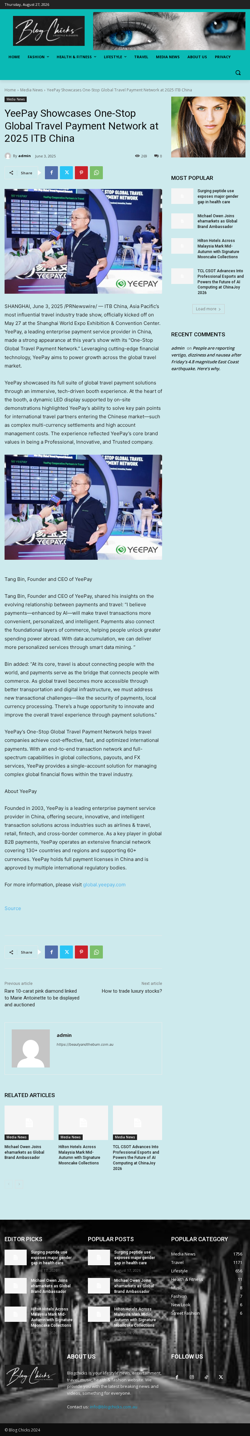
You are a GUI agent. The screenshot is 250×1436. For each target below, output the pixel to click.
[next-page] (19, 1184)
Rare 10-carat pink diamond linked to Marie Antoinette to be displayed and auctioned (42, 998)
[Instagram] (191, 1377)
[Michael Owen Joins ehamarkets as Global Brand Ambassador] (29, 1123)
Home (10, 90)
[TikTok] (206, 1377)
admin (24, 155)
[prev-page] (9, 1184)
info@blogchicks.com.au (113, 1407)
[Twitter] (66, 172)
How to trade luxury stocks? (132, 991)
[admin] (9, 156)
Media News (31, 90)
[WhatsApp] (96, 172)
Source (13, 908)
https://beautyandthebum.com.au (85, 1044)
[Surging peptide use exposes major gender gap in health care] (182, 196)
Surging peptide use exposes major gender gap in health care (218, 196)
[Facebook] (51, 172)
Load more (206, 309)
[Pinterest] (81, 172)
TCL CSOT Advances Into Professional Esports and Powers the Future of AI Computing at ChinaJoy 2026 (136, 1158)
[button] (237, 72)
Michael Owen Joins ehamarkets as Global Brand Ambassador (24, 1152)
